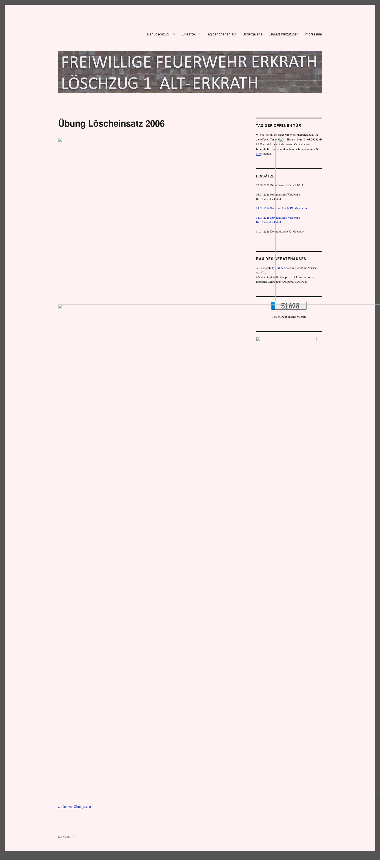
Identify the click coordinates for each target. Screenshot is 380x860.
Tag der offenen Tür (221, 34)
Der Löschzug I (158, 34)
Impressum (313, 34)
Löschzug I (64, 836)
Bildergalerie (253, 34)
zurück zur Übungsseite (74, 806)
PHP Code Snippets (174, 858)
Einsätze (188, 34)
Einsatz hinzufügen (284, 34)
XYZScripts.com (207, 858)
